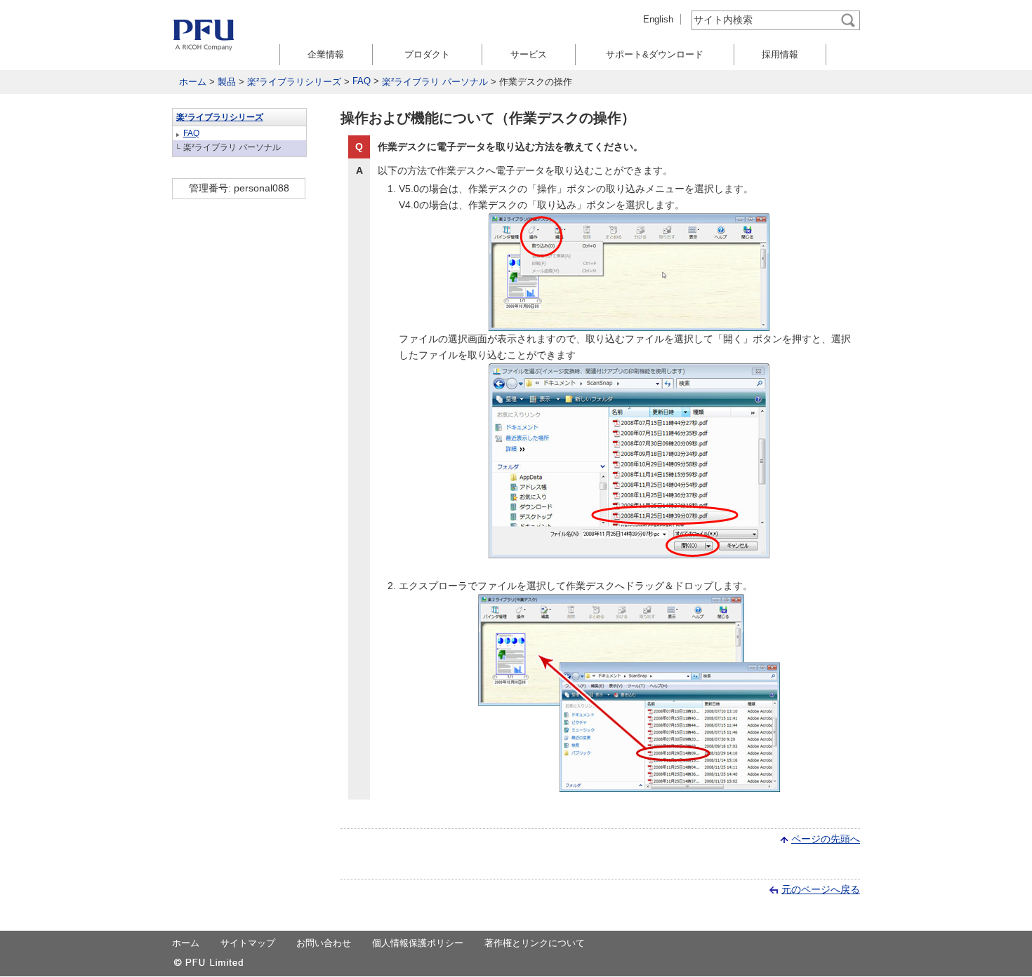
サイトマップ (247, 943)
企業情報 (325, 54)
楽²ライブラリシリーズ (294, 81)
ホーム (192, 81)
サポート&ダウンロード (654, 54)
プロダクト (427, 54)
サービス (528, 54)
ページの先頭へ (825, 838)
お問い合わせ (323, 943)
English (658, 19)
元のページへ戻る (820, 889)
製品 (227, 81)
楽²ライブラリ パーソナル (435, 81)
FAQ (361, 81)
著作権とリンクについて (534, 943)
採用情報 (780, 54)
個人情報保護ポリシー (417, 943)
